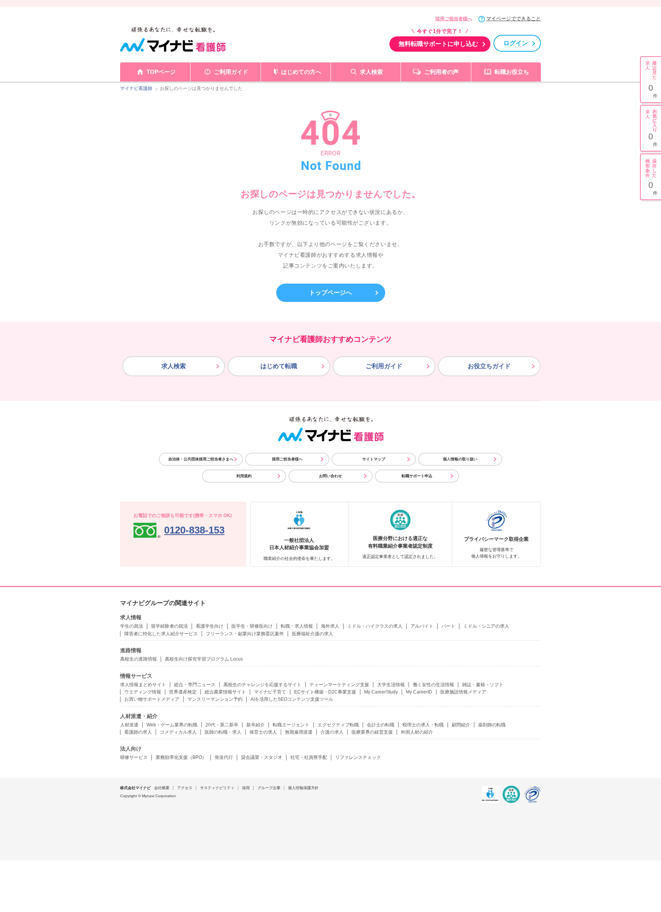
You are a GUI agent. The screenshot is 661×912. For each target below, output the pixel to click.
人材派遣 (129, 725)
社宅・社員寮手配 (308, 757)
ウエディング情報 (142, 692)
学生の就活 (131, 626)
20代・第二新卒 (221, 725)
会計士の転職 (380, 725)
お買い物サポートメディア (151, 699)
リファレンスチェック (358, 757)
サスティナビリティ (217, 788)
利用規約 (244, 476)
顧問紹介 (461, 725)
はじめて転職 (278, 366)
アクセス (184, 788)
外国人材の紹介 (417, 732)
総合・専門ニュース (194, 684)
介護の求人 (332, 732)
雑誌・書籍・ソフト (482, 684)
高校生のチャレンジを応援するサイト (262, 684)
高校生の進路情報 (138, 659)
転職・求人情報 (297, 626)
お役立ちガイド (489, 366)
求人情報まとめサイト (143, 684)
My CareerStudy (381, 692)
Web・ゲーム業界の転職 (172, 725)
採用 (246, 788)
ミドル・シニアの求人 (486, 626)
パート (448, 626)
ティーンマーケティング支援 (339, 684)
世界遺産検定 (183, 692)
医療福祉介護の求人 (312, 633)
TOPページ (161, 72)
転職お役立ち (512, 72)
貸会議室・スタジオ (261, 757)
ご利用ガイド (231, 72)
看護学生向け (209, 626)
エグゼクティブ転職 (338, 725)
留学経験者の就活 (169, 626)
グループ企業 (268, 788)
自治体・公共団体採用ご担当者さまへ (200, 459)
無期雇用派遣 (299, 732)
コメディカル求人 (178, 732)
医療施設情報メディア (463, 692)
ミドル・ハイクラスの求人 (374, 626)
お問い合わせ (330, 476)
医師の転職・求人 (223, 732)
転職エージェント (291, 725)
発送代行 (224, 757)
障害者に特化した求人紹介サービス (161, 633)
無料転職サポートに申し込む (438, 44)
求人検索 (371, 72)
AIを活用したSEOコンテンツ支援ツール (292, 699)
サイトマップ (373, 459)
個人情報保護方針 (303, 788)
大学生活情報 (391, 684)
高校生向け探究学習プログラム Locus (204, 659)
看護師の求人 (138, 732)
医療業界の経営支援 (372, 732)
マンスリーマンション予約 (215, 699)
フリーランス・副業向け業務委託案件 (245, 633)
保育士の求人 (263, 732)
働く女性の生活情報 (433, 684)
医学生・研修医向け (252, 626)
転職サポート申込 (417, 476)
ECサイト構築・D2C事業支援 (325, 692)
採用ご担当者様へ (453, 18)
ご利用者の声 (441, 72)
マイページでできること (513, 18)
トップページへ (330, 292)
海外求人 (330, 626)
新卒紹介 (255, 725)
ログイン (515, 43)
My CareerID (419, 692)
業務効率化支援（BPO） (181, 757)
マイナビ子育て (270, 692)
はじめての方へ (301, 72)
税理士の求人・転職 (423, 725)
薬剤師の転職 (492, 725)
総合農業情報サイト (225, 692)
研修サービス (134, 757)
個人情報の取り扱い (460, 459)
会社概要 (161, 788)
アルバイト (421, 626)
